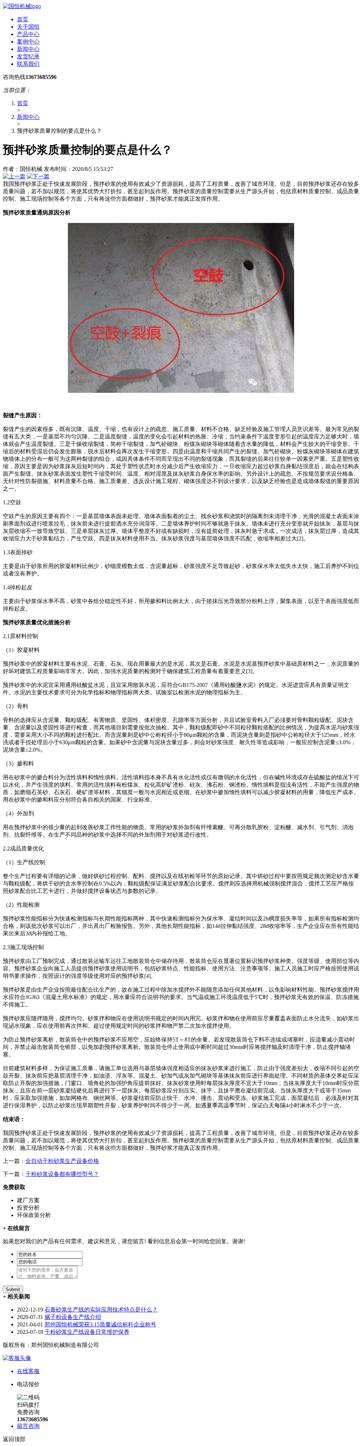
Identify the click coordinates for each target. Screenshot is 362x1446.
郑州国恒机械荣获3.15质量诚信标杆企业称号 (100, 1324)
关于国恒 (28, 27)
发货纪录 (28, 56)
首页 (22, 19)
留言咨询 (28, 1426)
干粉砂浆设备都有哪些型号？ (62, 1174)
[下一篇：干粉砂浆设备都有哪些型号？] (38, 176)
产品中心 (28, 34)
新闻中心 (28, 49)
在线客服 (28, 1371)
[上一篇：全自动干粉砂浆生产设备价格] (14, 176)
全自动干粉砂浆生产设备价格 (62, 1161)
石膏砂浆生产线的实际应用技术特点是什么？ (101, 1310)
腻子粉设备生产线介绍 (73, 1317)
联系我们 (28, 64)
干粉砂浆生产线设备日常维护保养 (87, 1332)
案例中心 (28, 42)
